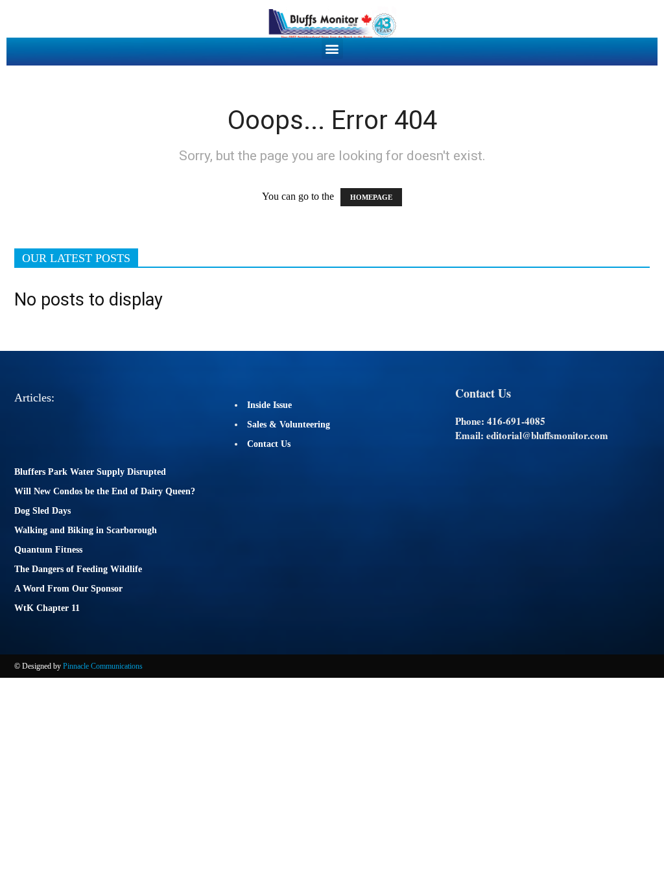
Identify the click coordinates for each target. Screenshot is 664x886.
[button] (332, 48)
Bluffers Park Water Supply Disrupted (90, 472)
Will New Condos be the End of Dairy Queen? (104, 491)
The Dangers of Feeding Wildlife (78, 569)
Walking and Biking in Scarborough (85, 530)
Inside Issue (269, 405)
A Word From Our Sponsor (68, 588)
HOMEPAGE (371, 197)
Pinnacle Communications (103, 666)
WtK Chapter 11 (47, 608)
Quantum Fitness (48, 550)
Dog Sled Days (42, 511)
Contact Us (268, 444)
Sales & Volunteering (288, 424)
